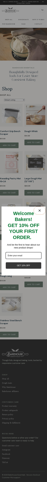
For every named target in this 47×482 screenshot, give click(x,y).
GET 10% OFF (23, 265)
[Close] (39, 210)
